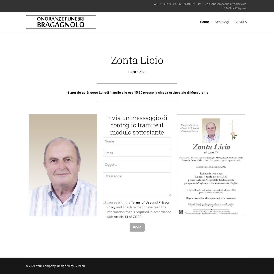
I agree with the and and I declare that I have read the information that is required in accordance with (139, 209)
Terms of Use (141, 202)
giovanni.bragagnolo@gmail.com (226, 4)
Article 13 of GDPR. (128, 217)
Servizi (239, 22)
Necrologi (222, 22)
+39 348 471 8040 (167, 4)
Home (204, 22)
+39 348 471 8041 (192, 4)
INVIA (137, 227)
